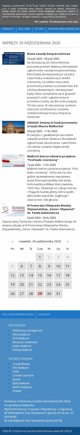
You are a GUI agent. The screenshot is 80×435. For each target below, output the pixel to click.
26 (12, 293)
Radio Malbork (22, 346)
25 (67, 284)
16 (49, 275)
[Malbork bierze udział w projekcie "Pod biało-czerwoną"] (13, 161)
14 (31, 275)
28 (31, 293)
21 (31, 284)
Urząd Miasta (21, 364)
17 (58, 275)
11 (67, 266)
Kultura (24, 29)
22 (40, 284)
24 (58, 284)
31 (58, 293)
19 (12, 284)
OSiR (16, 371)
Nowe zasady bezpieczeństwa (48, 54)
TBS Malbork (21, 368)
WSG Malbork (21, 334)
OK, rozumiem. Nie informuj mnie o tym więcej (56, 21)
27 (22, 293)
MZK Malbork (21, 383)
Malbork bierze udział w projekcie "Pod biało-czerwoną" (51, 158)
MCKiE (16, 379)
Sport (39, 29)
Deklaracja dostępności (28, 330)
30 (49, 293)
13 (22, 275)
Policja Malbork (22, 350)
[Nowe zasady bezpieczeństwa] (13, 58)
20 (22, 284)
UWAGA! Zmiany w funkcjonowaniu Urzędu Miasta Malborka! (52, 124)
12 (12, 275)
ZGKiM (17, 391)
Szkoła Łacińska (23, 375)
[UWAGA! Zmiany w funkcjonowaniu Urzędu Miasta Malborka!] (13, 127)
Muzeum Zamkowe (25, 342)
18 (67, 275)
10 (58, 266)
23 (49, 284)
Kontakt (44, 314)
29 (40, 293)
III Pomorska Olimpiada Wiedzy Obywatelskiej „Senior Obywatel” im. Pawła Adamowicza (51, 209)
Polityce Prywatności (57, 17)
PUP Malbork (21, 338)
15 (40, 275)
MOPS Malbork (22, 387)
